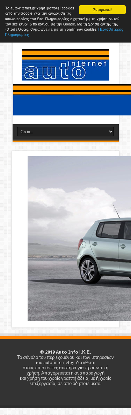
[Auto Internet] (65, 75)
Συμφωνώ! (102, 9)
